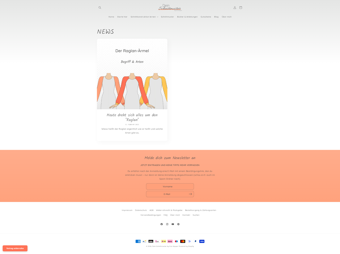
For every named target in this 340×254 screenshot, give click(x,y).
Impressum (127, 210)
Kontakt (186, 215)
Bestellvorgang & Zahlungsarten (200, 210)
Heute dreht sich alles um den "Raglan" (132, 117)
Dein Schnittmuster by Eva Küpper (165, 246)
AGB (152, 210)
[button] (100, 8)
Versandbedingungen (151, 215)
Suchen (196, 215)
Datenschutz (141, 210)
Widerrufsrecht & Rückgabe (169, 210)
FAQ (166, 215)
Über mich (175, 215)
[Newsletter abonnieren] (190, 194)
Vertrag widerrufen (15, 248)
